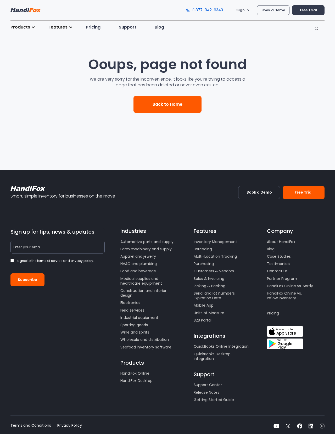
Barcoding (203, 249)
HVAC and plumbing (138, 263)
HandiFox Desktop (136, 380)
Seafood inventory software (145, 347)
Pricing (93, 27)
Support (127, 27)
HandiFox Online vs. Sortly (290, 286)
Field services (132, 310)
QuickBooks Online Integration (221, 346)
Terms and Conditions (30, 425)
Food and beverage (138, 271)
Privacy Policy (69, 425)
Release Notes (206, 392)
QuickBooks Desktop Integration (212, 356)
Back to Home (167, 104)
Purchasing (204, 263)
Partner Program (282, 278)
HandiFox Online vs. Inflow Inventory (284, 295)
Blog (159, 27)
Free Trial (308, 10)
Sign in (242, 10)
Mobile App (204, 305)
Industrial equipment (139, 317)
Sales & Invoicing (209, 278)
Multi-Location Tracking (215, 256)
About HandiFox (281, 241)
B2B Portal (202, 320)
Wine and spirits (134, 332)
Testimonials (278, 263)
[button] (25, 27)
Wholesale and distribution (144, 339)
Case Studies (279, 256)
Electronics (130, 302)
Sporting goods (134, 325)
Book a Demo (273, 10)
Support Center (208, 384)
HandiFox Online (134, 373)
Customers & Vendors (214, 271)
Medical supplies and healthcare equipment (141, 281)
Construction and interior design (143, 293)
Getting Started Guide (214, 399)
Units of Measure (209, 313)
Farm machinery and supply (146, 249)
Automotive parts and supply (147, 241)
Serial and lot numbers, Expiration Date (215, 295)
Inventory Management (215, 241)
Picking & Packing (209, 286)
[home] (25, 8)
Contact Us (277, 271)
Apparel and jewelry (138, 256)
